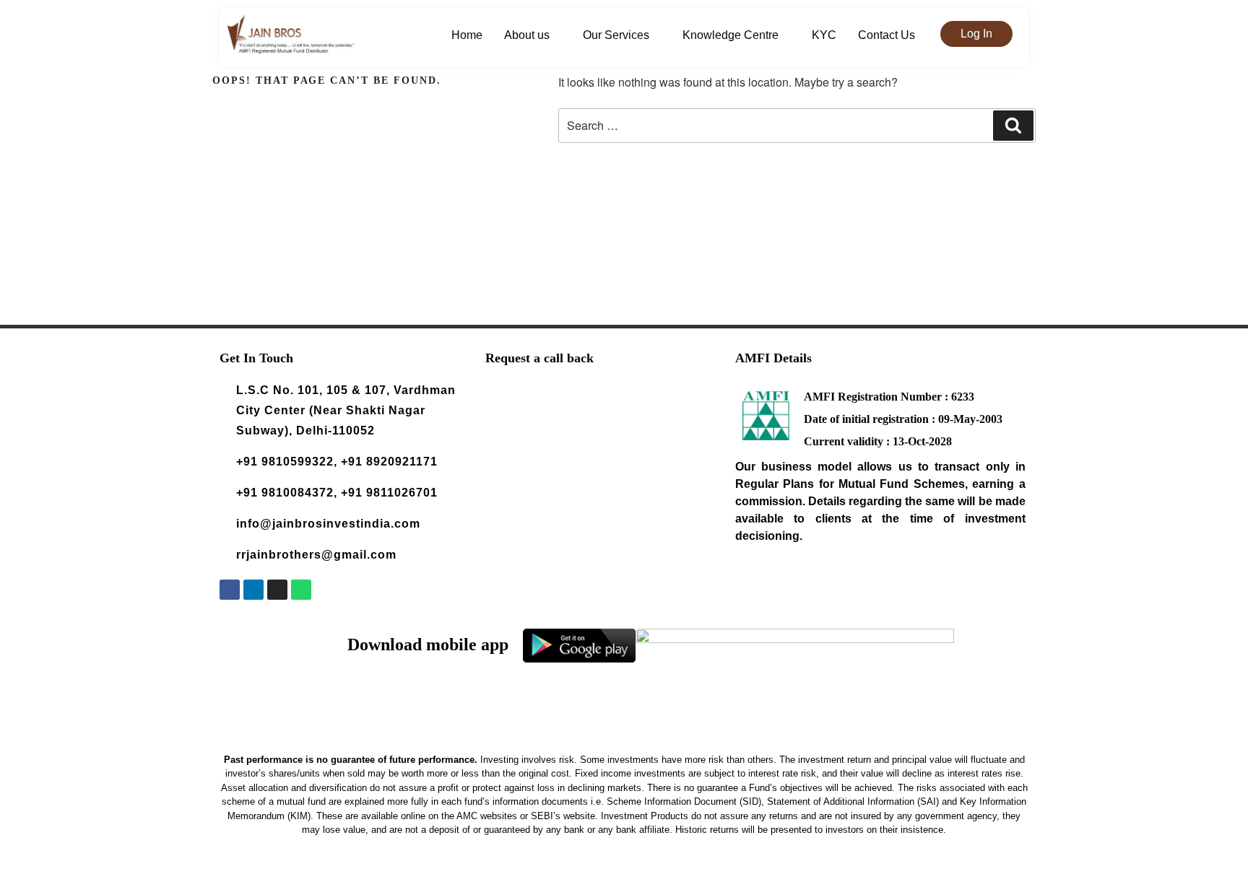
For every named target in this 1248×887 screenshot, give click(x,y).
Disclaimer (563, 872)
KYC (824, 35)
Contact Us (886, 35)
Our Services (616, 35)
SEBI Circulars (863, 872)
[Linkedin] (253, 590)
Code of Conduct (794, 872)
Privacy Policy (666, 872)
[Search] (1013, 125)
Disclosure (610, 872)
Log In (976, 33)
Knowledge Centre (730, 35)
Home (466, 35)
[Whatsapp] (301, 590)
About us (527, 35)
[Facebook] (230, 590)
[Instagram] (277, 590)
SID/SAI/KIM (727, 872)
